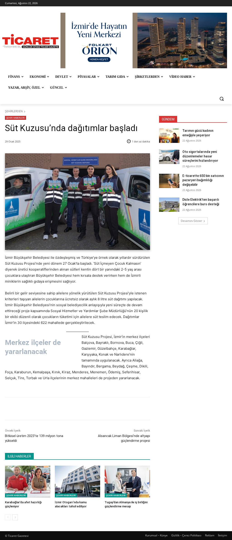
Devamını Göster (191, 221)
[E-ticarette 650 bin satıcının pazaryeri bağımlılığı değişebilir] (169, 181)
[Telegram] (78, 408)
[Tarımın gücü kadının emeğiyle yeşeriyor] (169, 136)
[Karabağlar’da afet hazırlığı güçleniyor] (27, 481)
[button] (221, 98)
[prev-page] (8, 517)
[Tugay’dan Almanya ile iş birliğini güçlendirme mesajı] (127, 481)
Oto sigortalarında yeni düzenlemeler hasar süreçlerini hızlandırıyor (200, 156)
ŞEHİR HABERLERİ (15, 117)
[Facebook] (36, 408)
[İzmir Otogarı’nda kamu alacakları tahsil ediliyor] (77, 481)
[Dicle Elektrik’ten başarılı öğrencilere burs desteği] (169, 205)
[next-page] (15, 517)
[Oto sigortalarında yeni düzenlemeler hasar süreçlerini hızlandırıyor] (169, 157)
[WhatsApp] (68, 408)
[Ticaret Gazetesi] (30, 41)
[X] (47, 408)
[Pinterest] (57, 408)
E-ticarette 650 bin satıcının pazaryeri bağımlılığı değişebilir (203, 180)
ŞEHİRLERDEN (14, 111)
